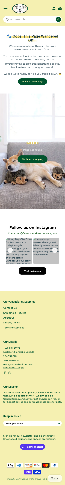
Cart (60, 8)
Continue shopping (32, 159)
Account (54, 8)
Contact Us (10, 307)
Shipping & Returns (14, 312)
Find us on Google (13, 367)
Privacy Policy (11, 322)
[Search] (58, 19)
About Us (9, 317)
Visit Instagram (32, 271)
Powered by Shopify (46, 478)
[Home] (20, 8)
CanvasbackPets (25, 478)
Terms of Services (13, 327)
